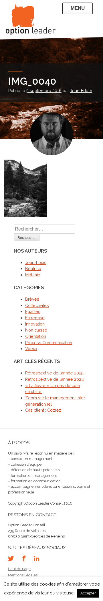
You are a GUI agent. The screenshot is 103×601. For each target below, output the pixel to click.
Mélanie (32, 274)
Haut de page (19, 569)
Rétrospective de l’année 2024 (54, 379)
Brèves (32, 299)
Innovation (35, 324)
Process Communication (48, 342)
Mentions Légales (22, 575)
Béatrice (33, 268)
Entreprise (35, 317)
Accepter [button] (88, 593)
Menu (77, 8)
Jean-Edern (81, 90)
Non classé (36, 330)
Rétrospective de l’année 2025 (54, 372)
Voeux (31, 348)
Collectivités (37, 305)
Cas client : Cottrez (43, 410)
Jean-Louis (35, 262)
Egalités (32, 311)
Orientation (35, 336)
